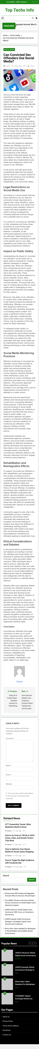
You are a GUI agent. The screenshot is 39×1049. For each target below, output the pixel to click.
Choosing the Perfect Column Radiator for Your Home (25, 998)
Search (6, 875)
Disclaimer (7, 1030)
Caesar (8, 66)
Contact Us (7, 1035)
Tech (16, 959)
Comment (10, 738)
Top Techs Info (19, 10)
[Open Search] (33, 18)
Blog (17, 973)
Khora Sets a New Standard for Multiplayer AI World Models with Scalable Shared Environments (20, 931)
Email (8, 775)
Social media (9, 49)
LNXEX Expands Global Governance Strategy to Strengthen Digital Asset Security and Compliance (19, 2)
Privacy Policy (8, 1021)
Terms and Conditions (11, 1026)
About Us (6, 1017)
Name (8, 765)
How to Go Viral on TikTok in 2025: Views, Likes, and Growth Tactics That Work (20, 838)
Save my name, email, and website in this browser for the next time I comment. (19, 796)
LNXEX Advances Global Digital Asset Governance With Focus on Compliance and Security (19, 912)
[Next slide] (36, 2)
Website (9, 784)
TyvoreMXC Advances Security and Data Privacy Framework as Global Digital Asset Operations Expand (20, 902)
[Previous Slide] (33, 2)
